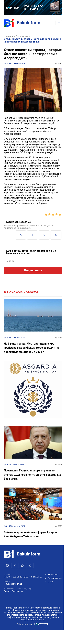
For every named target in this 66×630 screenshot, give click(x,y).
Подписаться (33, 270)
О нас (50, 582)
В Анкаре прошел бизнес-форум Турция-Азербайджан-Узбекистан (30, 534)
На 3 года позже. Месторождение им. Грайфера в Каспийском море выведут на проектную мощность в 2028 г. (31, 348)
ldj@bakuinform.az (13, 584)
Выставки (53, 574)
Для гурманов (55, 578)
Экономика (22, 36)
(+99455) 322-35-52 (13, 577)
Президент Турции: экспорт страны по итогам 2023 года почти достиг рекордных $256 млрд (32, 474)
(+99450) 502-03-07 (33, 577)
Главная (8, 36)
